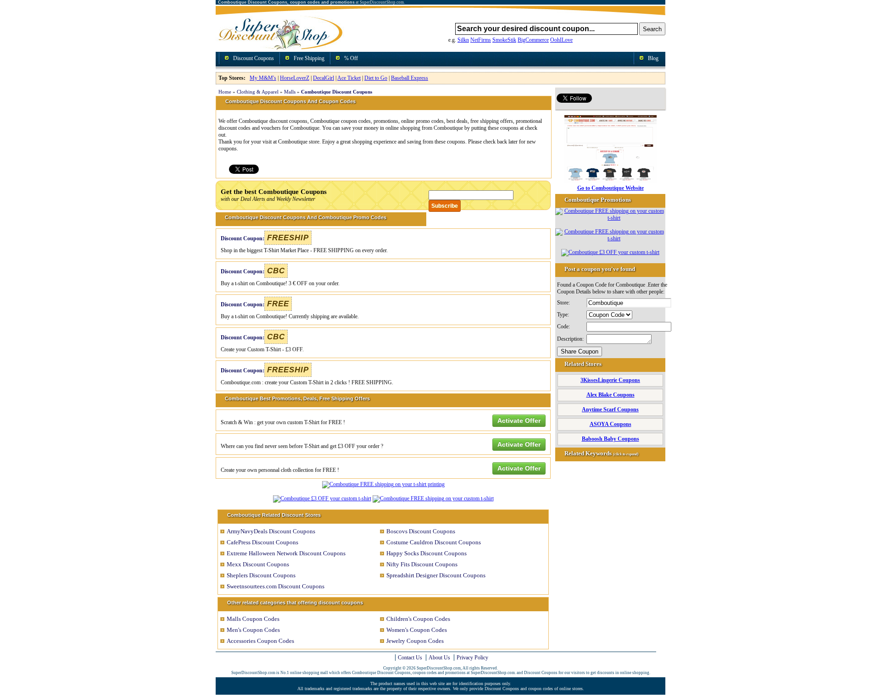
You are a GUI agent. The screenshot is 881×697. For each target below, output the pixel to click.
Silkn (463, 40)
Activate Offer (519, 420)
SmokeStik (504, 40)
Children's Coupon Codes (418, 618)
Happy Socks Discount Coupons (426, 553)
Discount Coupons (253, 58)
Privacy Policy (472, 657)
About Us (439, 657)
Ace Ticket (349, 78)
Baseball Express (409, 78)
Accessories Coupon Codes (260, 640)
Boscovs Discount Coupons (420, 531)
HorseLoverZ (294, 78)
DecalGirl (323, 78)
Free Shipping (309, 58)
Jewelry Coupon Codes (415, 640)
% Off (351, 58)
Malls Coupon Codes (253, 618)
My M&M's (263, 78)
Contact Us (410, 657)
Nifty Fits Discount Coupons (421, 564)
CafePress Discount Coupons (262, 542)
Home (224, 91)
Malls (290, 91)
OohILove (561, 40)
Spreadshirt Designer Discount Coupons (435, 575)
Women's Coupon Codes (416, 629)
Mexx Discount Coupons (258, 564)
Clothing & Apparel (258, 91)
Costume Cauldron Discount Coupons (433, 542)
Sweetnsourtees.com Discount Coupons (275, 586)
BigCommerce (533, 40)
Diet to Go (375, 78)
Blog (653, 58)
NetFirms (480, 40)
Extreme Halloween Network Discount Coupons (286, 553)
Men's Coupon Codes (253, 629)
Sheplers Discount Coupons (261, 575)
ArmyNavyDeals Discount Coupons (271, 531)
